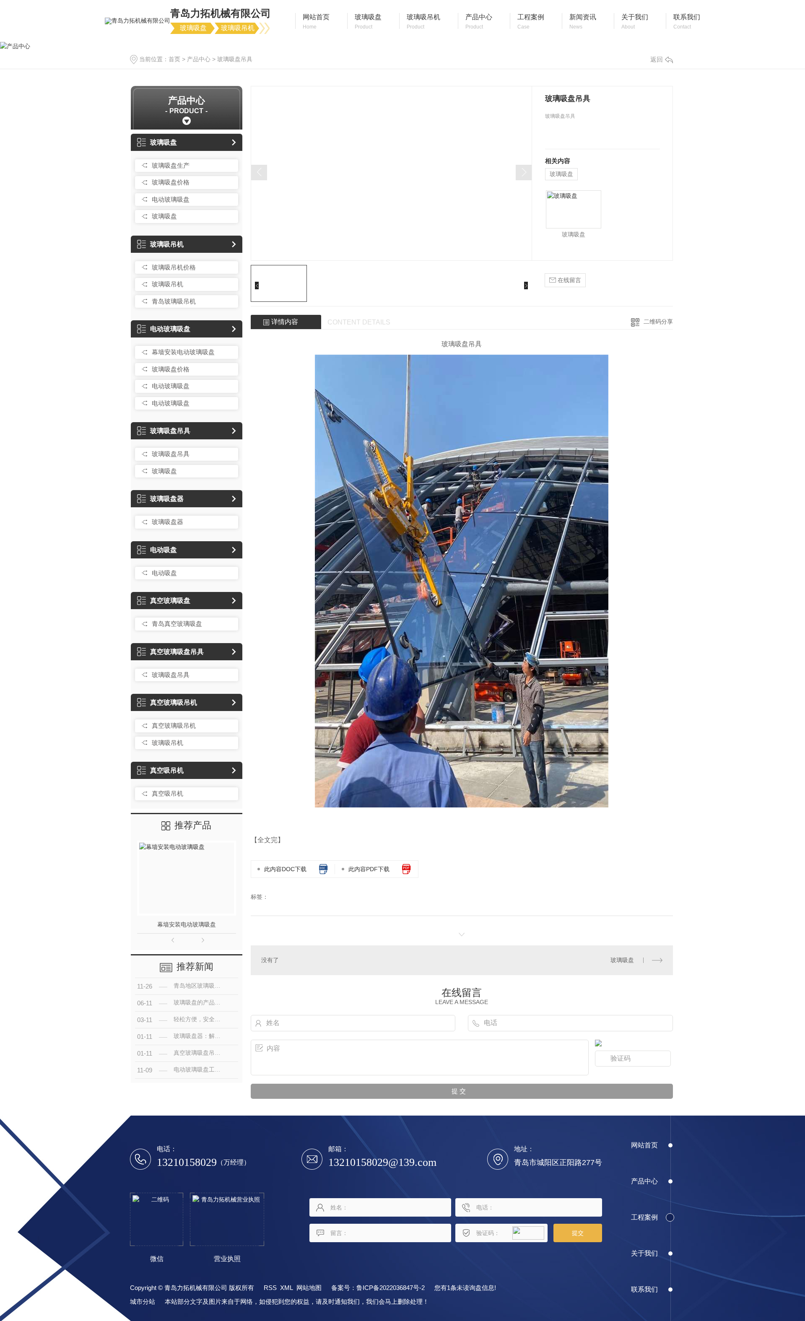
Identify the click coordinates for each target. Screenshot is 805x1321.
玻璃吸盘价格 (171, 182)
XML (286, 1287)
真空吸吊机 (167, 770)
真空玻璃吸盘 (170, 600)
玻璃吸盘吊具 (234, 59)
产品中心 (198, 59)
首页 (174, 59)
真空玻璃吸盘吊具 (177, 651)
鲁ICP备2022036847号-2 (390, 1287)
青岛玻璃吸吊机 (174, 301)
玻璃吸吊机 (167, 244)
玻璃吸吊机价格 (174, 267)
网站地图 (309, 1287)
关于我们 (644, 1253)
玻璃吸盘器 (167, 498)
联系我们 (644, 1289)
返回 (656, 59)
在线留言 (568, 280)
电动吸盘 (163, 549)
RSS (270, 1287)
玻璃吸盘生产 (171, 165)
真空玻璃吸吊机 (173, 702)
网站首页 (644, 1145)
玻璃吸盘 (163, 142)
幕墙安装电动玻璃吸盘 (183, 352)
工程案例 (644, 1217)
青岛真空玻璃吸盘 (177, 623)
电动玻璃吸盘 (171, 199)
